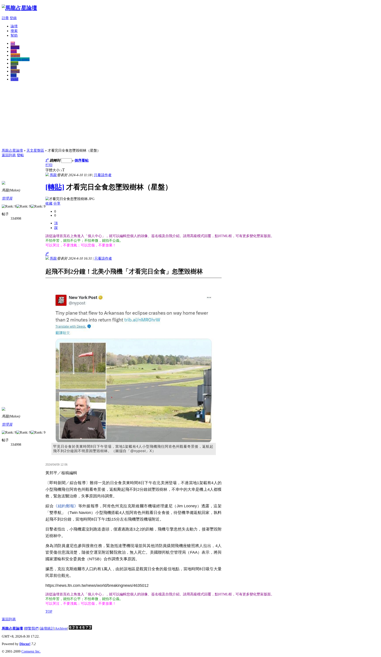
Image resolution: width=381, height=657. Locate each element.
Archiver (61, 628)
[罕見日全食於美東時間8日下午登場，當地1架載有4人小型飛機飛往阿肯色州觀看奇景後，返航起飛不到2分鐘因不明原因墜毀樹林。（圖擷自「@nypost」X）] (133, 367)
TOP (48, 611)
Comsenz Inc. (31, 651)
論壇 (14, 26)
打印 (48, 165)
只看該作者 (103, 175)
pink (14, 51)
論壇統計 (47, 628)
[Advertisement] (190, 116)
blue (14, 75)
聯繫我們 (31, 628)
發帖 (20, 155)
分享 (56, 203)
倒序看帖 (82, 160)
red (13, 43)
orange (15, 55)
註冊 (5, 18)
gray (14, 67)
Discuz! (24, 644)
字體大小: (53, 170)
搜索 (14, 31)
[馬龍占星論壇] (19, 8)
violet (14, 79)
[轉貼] (54, 187)
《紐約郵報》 (66, 506)
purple (15, 47)
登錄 (13, 18)
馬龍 (53, 175)
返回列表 (9, 155)
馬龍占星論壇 (12, 150)
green (14, 63)
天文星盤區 (35, 150)
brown (15, 71)
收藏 (48, 203)
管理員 (7, 198)
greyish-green (20, 59)
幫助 (14, 35)
